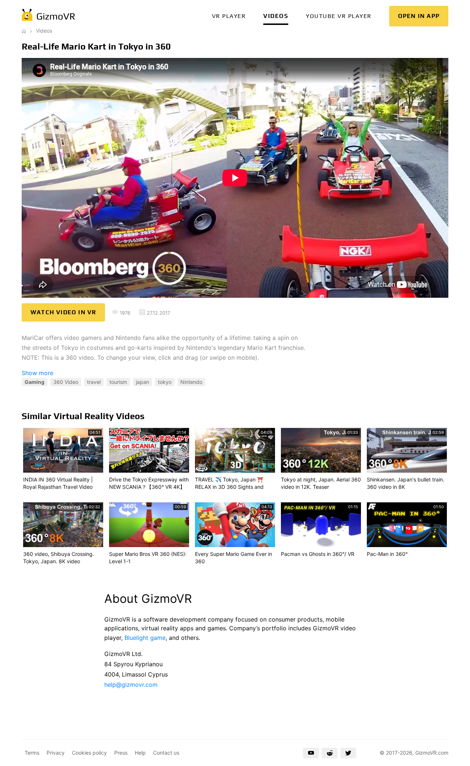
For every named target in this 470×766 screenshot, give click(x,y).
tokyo (164, 382)
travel (94, 382)
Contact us (166, 752)
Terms (32, 752)
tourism (118, 382)
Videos (275, 15)
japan (142, 382)
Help (140, 752)
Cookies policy (89, 752)
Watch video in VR (63, 312)
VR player (229, 15)
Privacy (56, 752)
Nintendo (191, 382)
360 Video (65, 382)
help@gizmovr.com (131, 684)
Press (120, 752)
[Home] (24, 30)
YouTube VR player (339, 15)
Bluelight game (145, 637)
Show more (37, 373)
